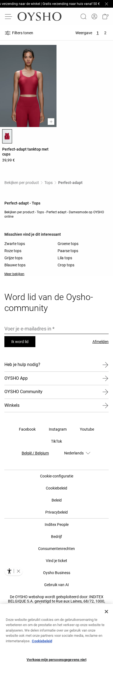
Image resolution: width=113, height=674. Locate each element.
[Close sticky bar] (106, 4)
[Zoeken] (83, 16)
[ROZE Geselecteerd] (7, 136)
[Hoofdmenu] (8, 16)
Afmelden (100, 341)
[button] (105, 16)
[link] (94, 16)
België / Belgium (35, 453)
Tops (48, 182)
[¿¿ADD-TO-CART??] (51, 121)
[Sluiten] (106, 612)
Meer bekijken (14, 274)
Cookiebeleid (42, 641)
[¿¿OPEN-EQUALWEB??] (13, 571)
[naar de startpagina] (39, 16)
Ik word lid (20, 341)
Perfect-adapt (70, 182)
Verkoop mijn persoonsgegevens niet (56, 660)
